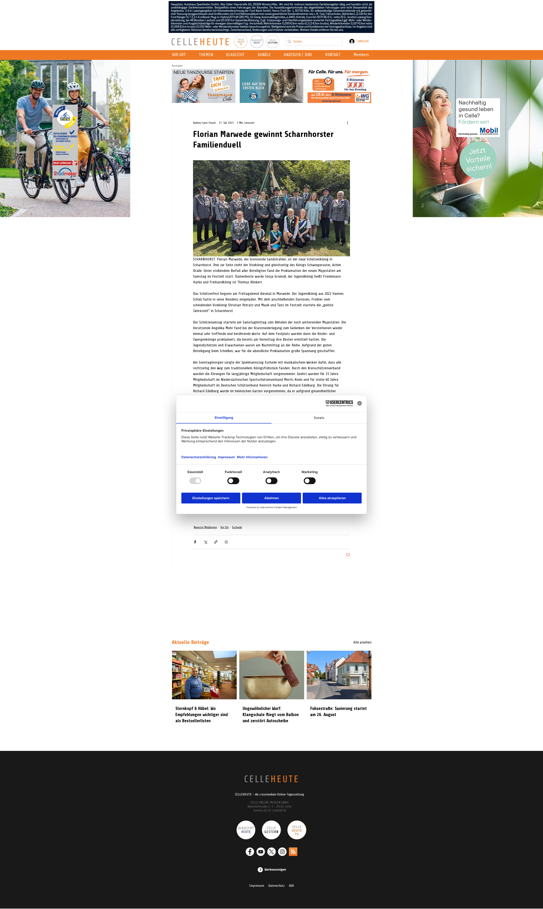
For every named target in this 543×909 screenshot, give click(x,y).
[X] (271, 851)
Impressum (256, 886)
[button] (265, 55)
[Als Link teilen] (216, 542)
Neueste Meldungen (205, 527)
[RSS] (293, 851)
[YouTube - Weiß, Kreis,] (260, 851)
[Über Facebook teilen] (195, 542)
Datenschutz (276, 886)
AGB (291, 886)
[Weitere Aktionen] (347, 122)
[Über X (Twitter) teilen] (205, 542)
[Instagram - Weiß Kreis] (282, 851)
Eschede (237, 527)
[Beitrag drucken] (226, 542)
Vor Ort (224, 527)
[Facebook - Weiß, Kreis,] (250, 851)
